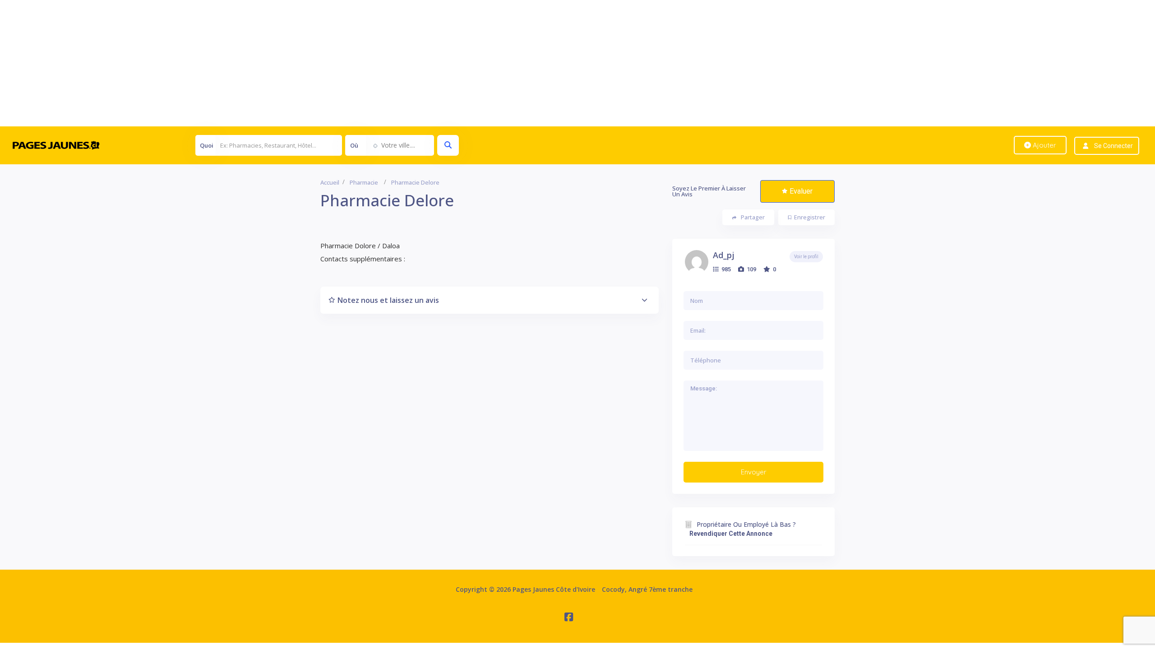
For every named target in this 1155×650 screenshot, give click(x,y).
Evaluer (801, 191)
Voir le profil (806, 256)
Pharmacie (364, 182)
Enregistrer (809, 217)
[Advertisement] (270, 63)
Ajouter (1043, 145)
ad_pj (724, 255)
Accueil (329, 182)
